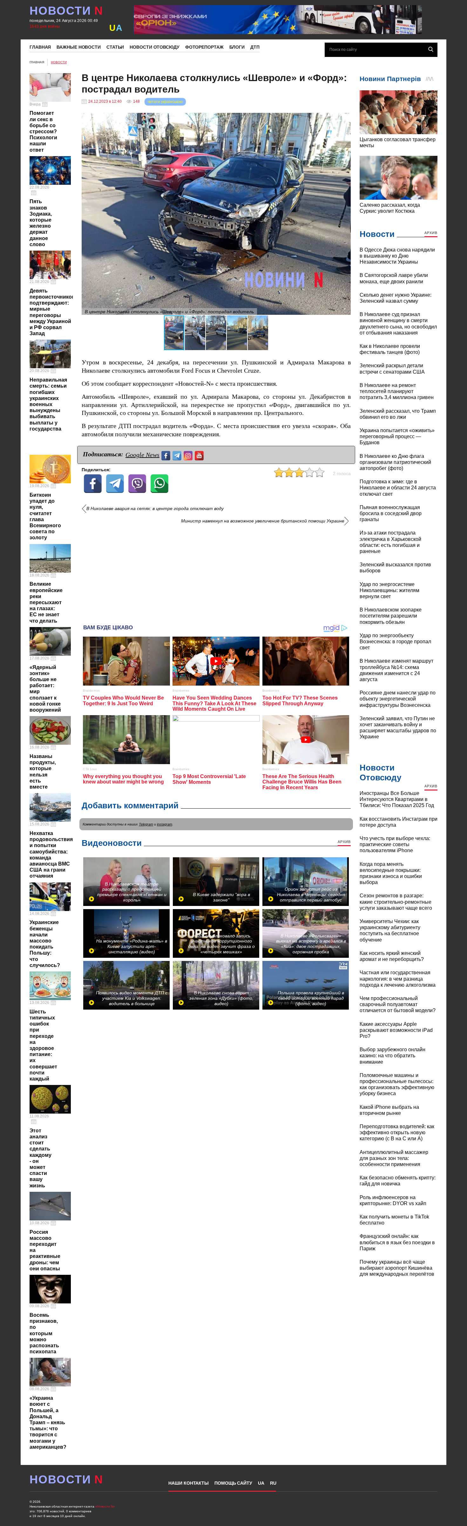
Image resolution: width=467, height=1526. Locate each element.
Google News (142, 454)
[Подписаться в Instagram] (188, 454)
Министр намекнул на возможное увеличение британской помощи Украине (262, 521)
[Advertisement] (216, 571)
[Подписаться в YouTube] (200, 454)
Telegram (146, 824)
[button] (345, 119)
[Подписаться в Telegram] (177, 454)
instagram (164, 824)
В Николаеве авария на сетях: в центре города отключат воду (155, 508)
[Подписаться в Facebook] (166, 454)
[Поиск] (430, 49)
